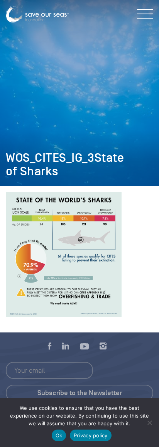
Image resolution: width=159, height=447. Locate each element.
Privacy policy (91, 435)
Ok (59, 435)
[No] (149, 422)
